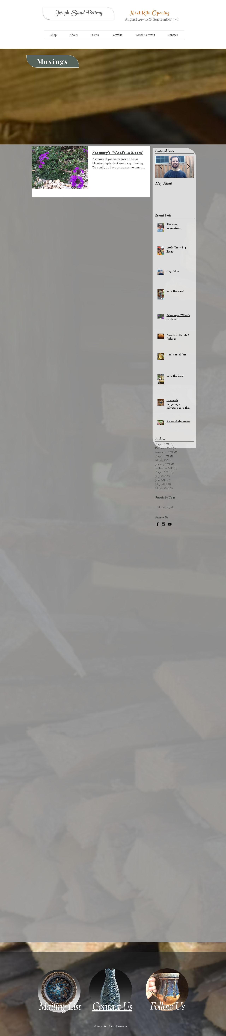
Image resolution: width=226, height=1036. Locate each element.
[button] (53, 35)
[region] (118, 17)
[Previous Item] (160, 167)
